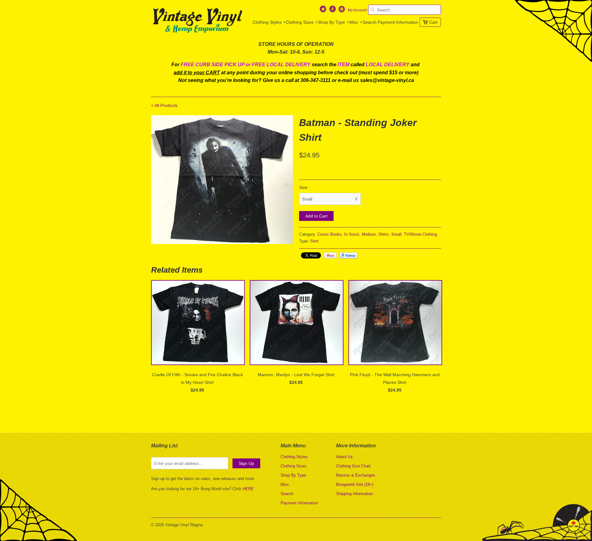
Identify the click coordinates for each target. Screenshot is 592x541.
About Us (344, 456)
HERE (248, 488)
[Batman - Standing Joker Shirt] (222, 179)
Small (396, 234)
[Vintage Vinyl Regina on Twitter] (324, 10)
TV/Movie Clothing (420, 234)
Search (369, 22)
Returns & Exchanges (355, 475)
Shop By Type (333, 22)
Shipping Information (354, 493)
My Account (357, 10)
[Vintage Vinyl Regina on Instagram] (343, 10)
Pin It (330, 255)
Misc (355, 22)
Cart (433, 22)
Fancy (348, 255)
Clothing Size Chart (353, 466)
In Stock (351, 234)
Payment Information (398, 22)
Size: (304, 187)
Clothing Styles (269, 22)
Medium (369, 234)
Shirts (383, 234)
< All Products (164, 105)
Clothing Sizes (301, 22)
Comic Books (330, 234)
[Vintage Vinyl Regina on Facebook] (333, 10)
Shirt (314, 241)
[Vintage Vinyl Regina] (197, 21)
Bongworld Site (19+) (354, 484)
